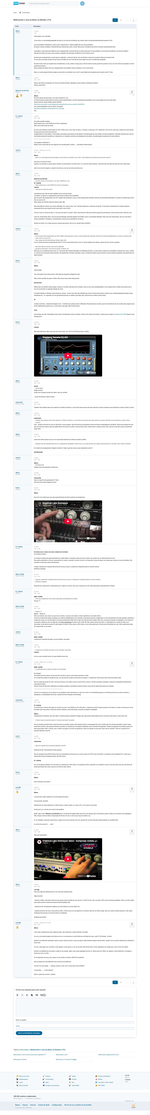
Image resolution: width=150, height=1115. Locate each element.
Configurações (57, 1105)
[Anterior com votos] (130, 233)
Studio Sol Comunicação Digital (133, 1105)
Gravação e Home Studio (105, 1082)
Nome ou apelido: (21, 1020)
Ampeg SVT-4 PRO (121, 314)
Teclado (74, 1079)
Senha (18, 1026)
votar (38, 79)
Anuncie (33, 1105)
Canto (21, 1082)
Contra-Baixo (26, 12)
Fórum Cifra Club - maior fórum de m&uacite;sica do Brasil (19, 3)
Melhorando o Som (61, 1054)
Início (15, 12)
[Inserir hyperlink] (31, 995)
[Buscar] (82, 3)
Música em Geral (24, 1076)
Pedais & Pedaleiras (104, 1076)
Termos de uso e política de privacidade (77, 1105)
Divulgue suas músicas (52, 1085)
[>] (133, 20)
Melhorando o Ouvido (20, 1059)
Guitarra (47, 1076)
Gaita (47, 1082)
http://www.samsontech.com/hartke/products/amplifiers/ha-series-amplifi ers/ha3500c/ (59, 104)
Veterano (18, 32)
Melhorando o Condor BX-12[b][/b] (66, 1059)
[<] (128, 20)
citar (35, 33)
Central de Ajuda (44, 1105)
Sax (73, 1082)
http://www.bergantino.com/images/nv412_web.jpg (49, 108)
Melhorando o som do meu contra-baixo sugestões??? (30, 1054)
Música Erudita (23, 1085)
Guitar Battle (75, 1085)
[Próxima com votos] (133, 95)
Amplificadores (23, 1079)
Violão (74, 1076)
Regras (17, 1105)
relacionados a (43, 1050)
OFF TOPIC (101, 1085)
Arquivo (25, 1105)
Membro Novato (20, 403)
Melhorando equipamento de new (108, 1054)
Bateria (100, 1079)
